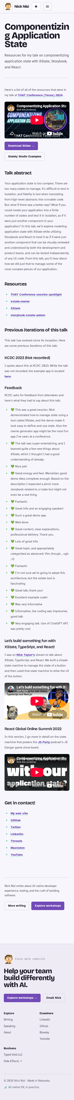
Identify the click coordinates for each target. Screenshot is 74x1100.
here (8, 376)
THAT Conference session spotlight (36, 294)
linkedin (45, 1019)
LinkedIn (17, 834)
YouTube (17, 855)
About (7, 1032)
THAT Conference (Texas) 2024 (40, 95)
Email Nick (53, 997)
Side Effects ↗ (13, 1061)
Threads (16, 841)
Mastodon (18, 848)
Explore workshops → (22, 997)
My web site (19, 813)
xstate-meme (20, 301)
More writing (17, 905)
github (44, 1026)
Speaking (9, 1026)
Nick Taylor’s (26, 655)
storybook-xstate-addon (28, 315)
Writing (8, 1019)
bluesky (44, 1032)
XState (15, 308)
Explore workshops (48, 905)
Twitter (16, 827)
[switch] (36, 6)
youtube (45, 1038)
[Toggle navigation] (47, 6)
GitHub (16, 820)
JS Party (44, 742)
